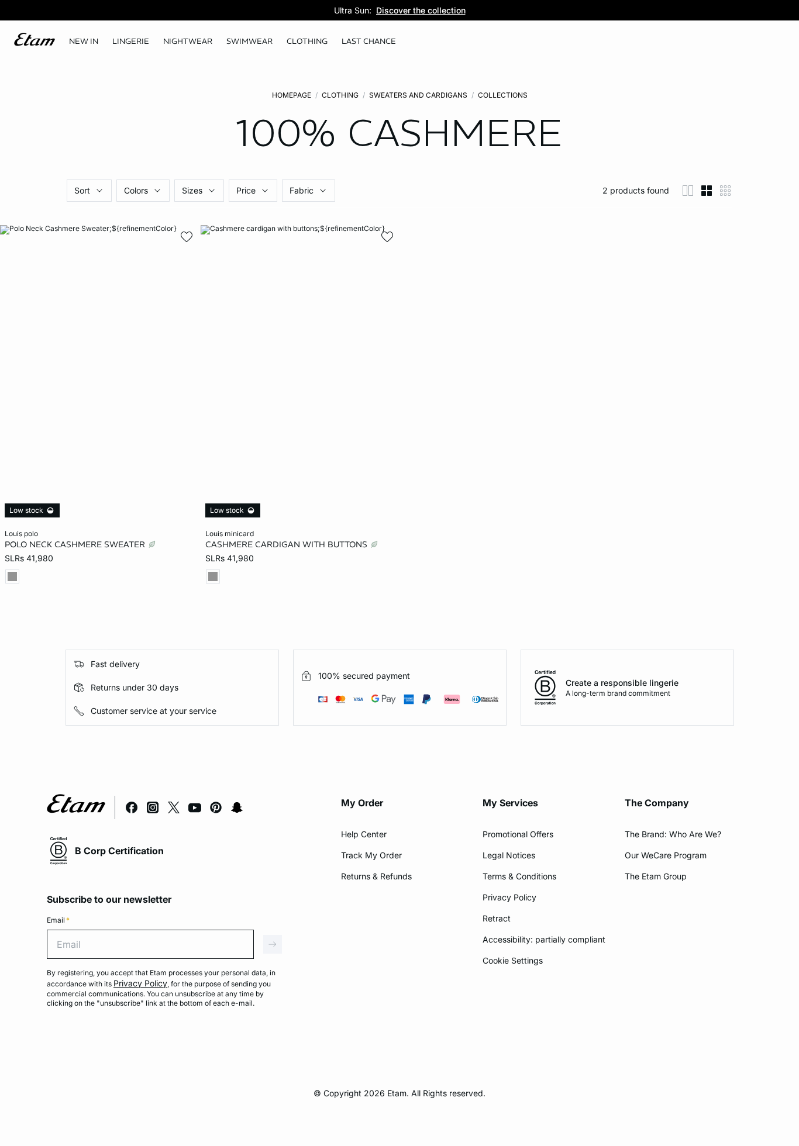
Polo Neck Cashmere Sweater (76, 544)
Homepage (291, 95)
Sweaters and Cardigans (418, 95)
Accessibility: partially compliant (544, 939)
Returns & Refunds (376, 876)
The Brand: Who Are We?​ (673, 834)
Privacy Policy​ (509, 897)
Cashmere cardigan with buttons (287, 544)
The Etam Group (656, 876)
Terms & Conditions (519, 876)
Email (58, 920)
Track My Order (371, 855)
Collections (503, 95)
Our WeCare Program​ (666, 855)
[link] (83, 41)
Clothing (340, 95)
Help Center (364, 834)
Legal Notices (509, 855)
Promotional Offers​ (518, 834)
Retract (497, 918)
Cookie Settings (513, 960)
